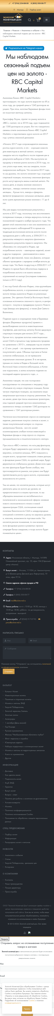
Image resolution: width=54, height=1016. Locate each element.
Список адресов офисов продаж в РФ (22, 583)
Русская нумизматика (14, 730)
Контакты (9, 879)
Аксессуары (10, 719)
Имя (1, 963)
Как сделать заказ (12, 775)
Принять (27, 1009)
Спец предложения (14, 828)
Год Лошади (10, 726)
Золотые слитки (11, 715)
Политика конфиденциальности (18, 810)
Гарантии (9, 786)
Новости (8, 849)
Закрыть (4, 939)
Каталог (7, 685)
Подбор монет (11, 834)
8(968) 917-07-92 (28, 619)
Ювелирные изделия (13, 742)
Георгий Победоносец (14, 707)
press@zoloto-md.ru (13, 622)
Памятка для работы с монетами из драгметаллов (26, 798)
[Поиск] (29, 20)
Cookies (32, 1000)
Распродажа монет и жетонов (17, 842)
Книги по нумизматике (14, 754)
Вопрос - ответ (11, 794)
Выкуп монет (10, 790)
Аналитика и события (14, 855)
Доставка (9, 771)
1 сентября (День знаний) (15, 722)
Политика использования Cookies (19, 814)
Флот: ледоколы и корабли (16, 738)
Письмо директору (13, 887)
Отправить (9, 671)
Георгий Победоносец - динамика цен (21, 863)
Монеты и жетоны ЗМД (15, 703)
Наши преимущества (14, 883)
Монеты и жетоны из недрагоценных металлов (25, 750)
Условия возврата (12, 802)
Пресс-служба (11, 891)
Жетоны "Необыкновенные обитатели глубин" (24, 734)
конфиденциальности (13, 1003)
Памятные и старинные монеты (18, 699)
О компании (10, 873)
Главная (6, 30)
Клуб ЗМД (9, 782)
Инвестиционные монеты (15, 695)
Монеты (8, 806)
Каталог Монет (11, 691)
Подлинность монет (13, 779)
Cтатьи (8, 859)
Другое (8, 758)
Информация (10, 765)
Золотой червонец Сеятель (16, 711)
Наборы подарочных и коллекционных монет (24, 746)
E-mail (2, 976)
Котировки (9, 867)
